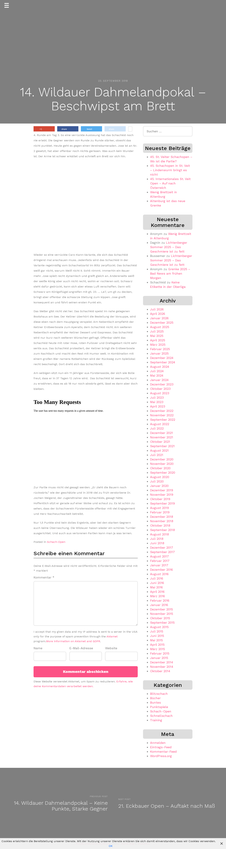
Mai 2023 (156, 402)
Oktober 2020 (160, 468)
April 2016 (157, 591)
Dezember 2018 (161, 516)
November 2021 (161, 437)
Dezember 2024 (161, 358)
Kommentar (44, 577)
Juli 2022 (157, 428)
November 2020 (162, 464)
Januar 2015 (159, 658)
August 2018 (159, 534)
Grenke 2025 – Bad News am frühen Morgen (170, 273)
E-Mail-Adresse (81, 648)
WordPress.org (161, 756)
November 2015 (161, 614)
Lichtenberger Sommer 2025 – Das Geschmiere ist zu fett (168, 247)
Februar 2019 (160, 512)
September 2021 (162, 446)
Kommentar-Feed (163, 751)
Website (111, 648)
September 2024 (162, 362)
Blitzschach (159, 693)
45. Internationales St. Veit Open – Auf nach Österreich (170, 183)
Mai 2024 (156, 375)
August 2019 (159, 508)
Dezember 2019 (161, 490)
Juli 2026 (157, 309)
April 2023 (157, 406)
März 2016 (157, 596)
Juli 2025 (157, 331)
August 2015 (159, 627)
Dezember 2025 (161, 322)
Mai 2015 (156, 640)
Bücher (155, 698)
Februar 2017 (160, 561)
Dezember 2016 (161, 569)
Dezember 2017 (161, 547)
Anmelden (158, 743)
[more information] (130, 129)
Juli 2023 (157, 397)
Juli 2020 (157, 481)
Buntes (155, 702)
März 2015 (157, 649)
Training (156, 720)
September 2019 (162, 503)
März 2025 (157, 344)
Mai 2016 (156, 587)
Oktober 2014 (160, 671)
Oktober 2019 (160, 499)
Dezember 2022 (161, 411)
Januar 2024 (159, 380)
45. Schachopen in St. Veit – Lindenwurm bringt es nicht (170, 170)
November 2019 (161, 494)
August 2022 (159, 424)
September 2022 (162, 419)
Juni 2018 (157, 543)
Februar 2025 (160, 349)
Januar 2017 (159, 565)
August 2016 (159, 574)
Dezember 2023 (161, 384)
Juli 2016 (156, 578)
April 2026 (157, 314)
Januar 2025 (159, 353)
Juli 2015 (156, 631)
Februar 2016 (159, 600)
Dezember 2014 (161, 662)
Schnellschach (161, 716)
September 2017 (162, 552)
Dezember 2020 (161, 459)
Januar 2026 (159, 318)
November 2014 (161, 666)
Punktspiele (159, 707)
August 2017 (159, 556)
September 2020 (162, 472)
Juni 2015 (157, 636)
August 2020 (159, 477)
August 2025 (159, 327)
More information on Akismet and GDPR (73, 641)
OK (111, 846)
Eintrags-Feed (161, 747)
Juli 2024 (157, 371)
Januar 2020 (159, 486)
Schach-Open (56, 542)
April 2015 (157, 644)
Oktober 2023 (160, 389)
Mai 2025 (156, 336)
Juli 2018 (156, 539)
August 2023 (159, 393)
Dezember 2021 (161, 433)
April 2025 (157, 340)
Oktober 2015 (160, 618)
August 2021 (159, 450)
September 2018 (162, 530)
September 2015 (162, 622)
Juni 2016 (157, 583)
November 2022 (162, 415)
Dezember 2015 (161, 609)
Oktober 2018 (160, 525)
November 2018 (161, 521)
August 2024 (159, 366)
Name (38, 648)
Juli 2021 (156, 455)
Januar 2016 (159, 605)
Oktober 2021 (160, 441)
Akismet (112, 636)
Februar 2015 (159, 653)
